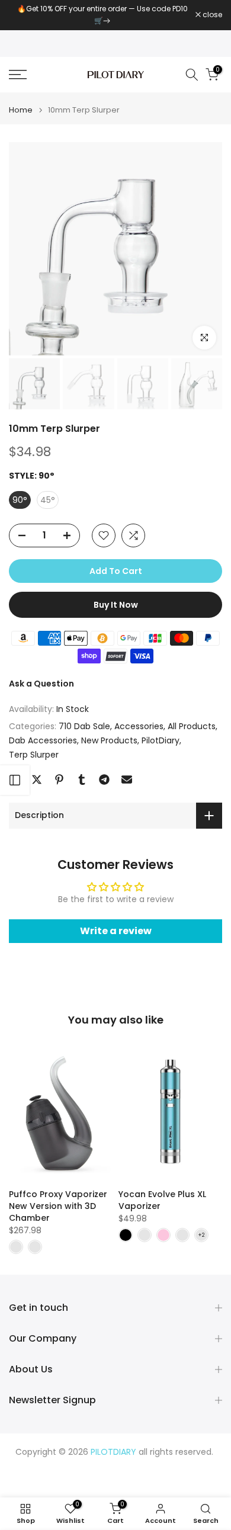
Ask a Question (41, 683)
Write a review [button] (116, 931)
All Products (192, 726)
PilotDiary (160, 740)
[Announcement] (102, 15)
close (211, 14)
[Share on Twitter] (36, 779)
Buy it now (116, 605)
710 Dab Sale (84, 726)
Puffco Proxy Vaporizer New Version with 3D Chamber (58, 1206)
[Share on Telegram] (104, 779)
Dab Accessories (43, 740)
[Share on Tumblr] (81, 779)
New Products (109, 740)
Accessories (138, 726)
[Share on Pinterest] (59, 779)
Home (21, 110)
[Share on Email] (126, 779)
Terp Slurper (34, 755)
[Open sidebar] (15, 780)
